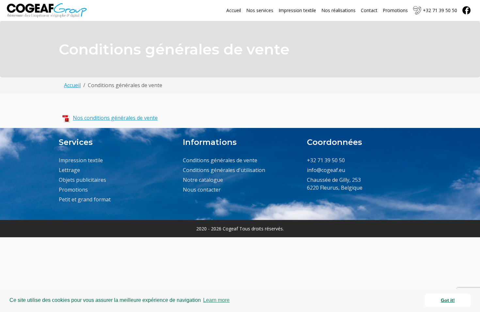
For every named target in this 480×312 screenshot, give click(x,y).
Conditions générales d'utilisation (224, 170)
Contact (369, 10)
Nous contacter (202, 189)
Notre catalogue (203, 179)
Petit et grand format (85, 199)
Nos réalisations (338, 10)
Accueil (233, 10)
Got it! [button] (448, 300)
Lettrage (69, 170)
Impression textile (297, 10)
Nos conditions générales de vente (115, 117)
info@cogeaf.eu (326, 170)
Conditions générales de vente (220, 160)
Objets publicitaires (82, 179)
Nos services (259, 10)
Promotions (395, 10)
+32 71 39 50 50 (440, 10)
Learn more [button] (216, 300)
